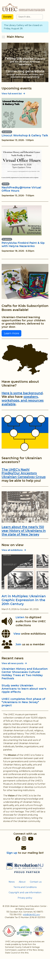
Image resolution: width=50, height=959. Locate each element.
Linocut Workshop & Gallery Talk (25, 135)
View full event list (12, 93)
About (22, 882)
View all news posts (12, 663)
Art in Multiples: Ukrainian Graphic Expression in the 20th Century (24, 600)
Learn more (11, 333)
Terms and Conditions (25, 887)
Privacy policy (25, 898)
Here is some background (22, 393)
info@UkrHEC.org (31, 914)
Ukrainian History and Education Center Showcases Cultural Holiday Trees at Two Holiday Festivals (25, 673)
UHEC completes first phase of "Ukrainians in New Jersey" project (23, 702)
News (12, 882)
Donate (7, 16)
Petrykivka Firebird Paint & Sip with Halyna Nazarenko (23, 244)
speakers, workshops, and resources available (23, 400)
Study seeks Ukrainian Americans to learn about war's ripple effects (24, 688)
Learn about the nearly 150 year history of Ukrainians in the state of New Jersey (24, 530)
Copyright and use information (25, 892)
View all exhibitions (12, 550)
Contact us (35, 882)
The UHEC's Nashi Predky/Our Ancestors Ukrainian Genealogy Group (24, 473)
